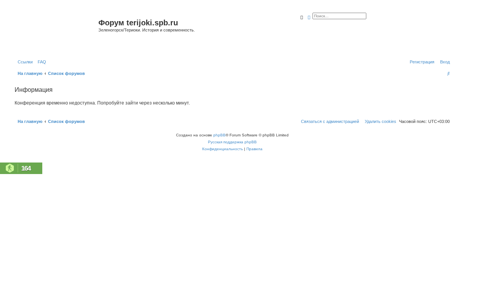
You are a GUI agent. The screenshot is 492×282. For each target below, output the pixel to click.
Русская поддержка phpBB (232, 142)
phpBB (219, 135)
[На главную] (55, 32)
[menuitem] (40, 61)
